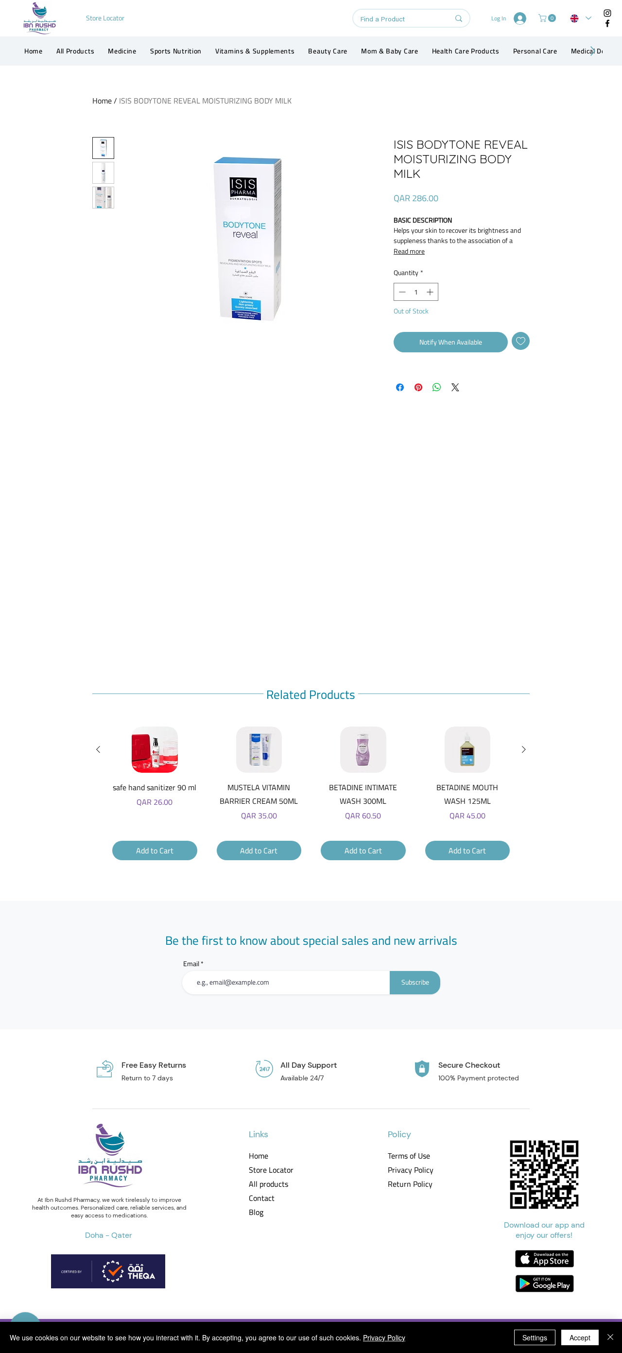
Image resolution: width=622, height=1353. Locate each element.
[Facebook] (607, 23)
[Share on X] (455, 387)
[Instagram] (607, 13)
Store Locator (271, 1170)
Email (191, 963)
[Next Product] (524, 749)
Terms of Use (409, 1156)
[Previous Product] (98, 749)
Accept (580, 1337)
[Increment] (431, 291)
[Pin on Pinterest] (418, 387)
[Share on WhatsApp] (437, 387)
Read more (409, 251)
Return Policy (410, 1184)
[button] (548, 18)
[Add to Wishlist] (521, 341)
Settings (534, 1337)
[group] (311, 793)
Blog (256, 1212)
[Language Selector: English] (580, 18)
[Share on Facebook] (400, 387)
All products (268, 1184)
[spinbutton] (416, 291)
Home (102, 100)
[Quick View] (154, 750)
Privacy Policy (410, 1170)
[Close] (610, 1337)
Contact (262, 1198)
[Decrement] (401, 291)
